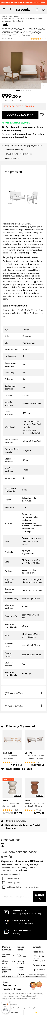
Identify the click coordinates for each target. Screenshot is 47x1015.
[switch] (5, 1009)
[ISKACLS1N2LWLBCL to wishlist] (42, 115)
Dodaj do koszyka (20, 114)
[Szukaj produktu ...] (10, 9)
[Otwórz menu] (4, 9)
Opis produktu (13, 172)
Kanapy (16, 16)
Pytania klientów (14, 693)
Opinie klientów (13, 706)
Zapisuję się (39, 896)
